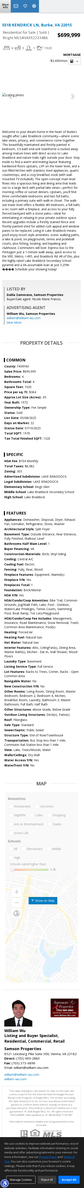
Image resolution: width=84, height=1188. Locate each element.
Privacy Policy (48, 1157)
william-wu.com (15, 1079)
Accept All (69, 1180)
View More (14, 322)
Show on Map (44, 901)
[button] (4, 1183)
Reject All (47, 1180)
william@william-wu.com (23, 318)
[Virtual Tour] (34, 6)
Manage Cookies (21, 1180)
